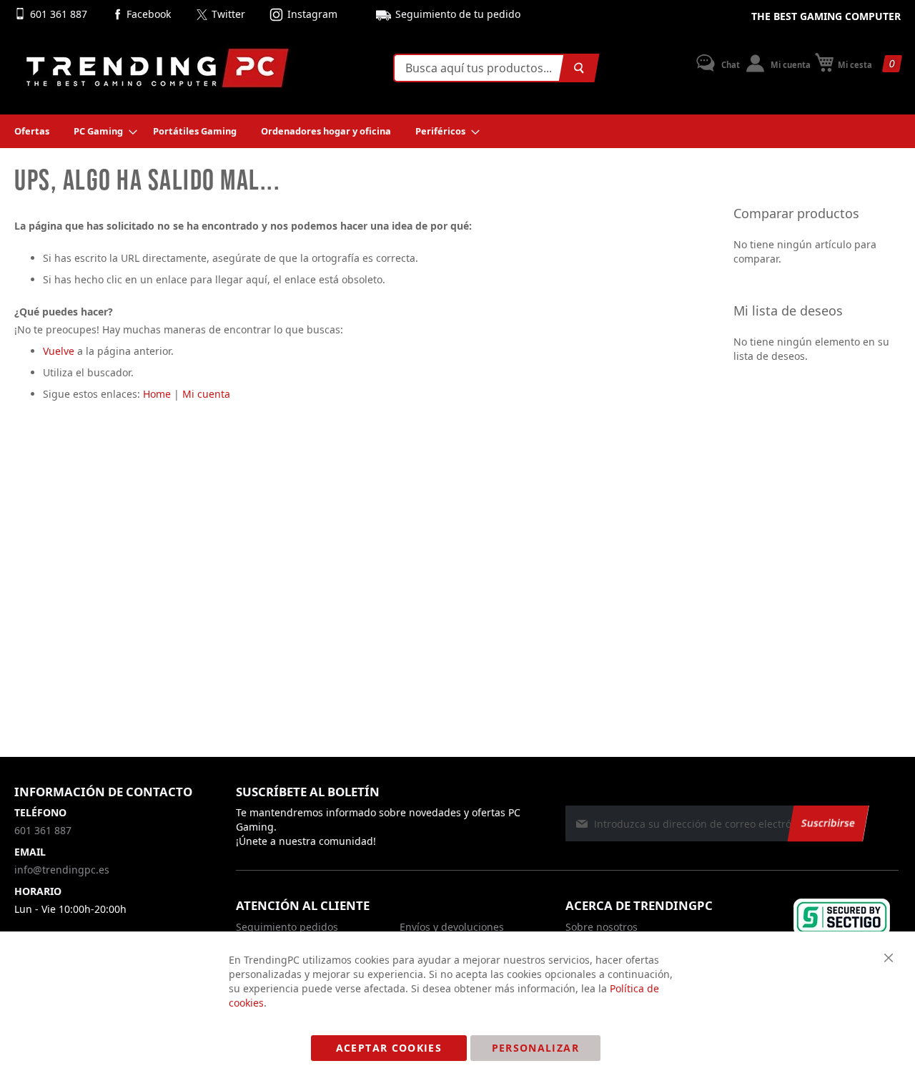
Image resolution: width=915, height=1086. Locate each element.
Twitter (228, 14)
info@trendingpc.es (61, 869)
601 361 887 (60, 14)
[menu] (457, 131)
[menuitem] (32, 131)
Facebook (149, 14)
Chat (729, 64)
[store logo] (157, 68)
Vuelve (58, 351)
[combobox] (493, 68)
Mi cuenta (789, 64)
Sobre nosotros (601, 927)
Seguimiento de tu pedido (457, 14)
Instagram (312, 14)
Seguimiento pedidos (287, 927)
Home (157, 394)
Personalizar (535, 1048)
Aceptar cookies (389, 1048)
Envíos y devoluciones (452, 927)
